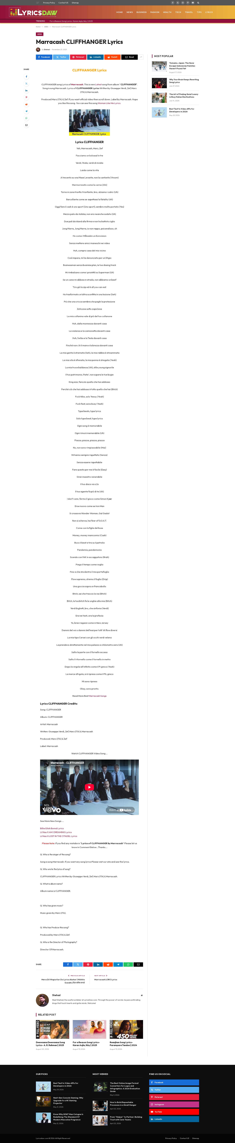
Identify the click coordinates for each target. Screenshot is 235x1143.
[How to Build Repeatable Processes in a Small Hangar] (100, 1106)
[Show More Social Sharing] (141, 57)
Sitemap (75, 2)
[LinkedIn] (26, 90)
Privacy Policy (49, 2)
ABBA (39, 34)
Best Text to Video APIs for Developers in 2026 (181, 110)
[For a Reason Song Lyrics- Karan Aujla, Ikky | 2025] (89, 1029)
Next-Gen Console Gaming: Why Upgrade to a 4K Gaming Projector (68, 1100)
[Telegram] (26, 111)
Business (142, 12)
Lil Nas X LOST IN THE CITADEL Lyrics (58, 836)
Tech (178, 12)
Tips (199, 12)
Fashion (155, 12)
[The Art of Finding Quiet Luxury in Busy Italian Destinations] (159, 98)
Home (119, 12)
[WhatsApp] (26, 118)
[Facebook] (26, 76)
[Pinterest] (26, 97)
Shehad (47, 49)
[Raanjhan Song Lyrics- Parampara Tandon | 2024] (126, 1029)
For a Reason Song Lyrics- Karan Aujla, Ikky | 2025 (71, 21)
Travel (189, 12)
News (130, 12)
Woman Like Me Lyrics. (109, 103)
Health (167, 12)
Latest (98, 84)
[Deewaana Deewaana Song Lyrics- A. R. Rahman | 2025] (52, 1029)
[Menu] (37, 3)
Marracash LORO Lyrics (105, 979)
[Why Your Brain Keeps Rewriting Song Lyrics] (159, 83)
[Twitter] (26, 83)
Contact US (63, 2)
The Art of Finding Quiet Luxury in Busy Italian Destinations (183, 95)
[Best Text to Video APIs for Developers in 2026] (159, 112)
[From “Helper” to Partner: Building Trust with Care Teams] (100, 1120)
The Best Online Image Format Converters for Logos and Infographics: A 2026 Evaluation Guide (125, 1087)
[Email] (26, 125)
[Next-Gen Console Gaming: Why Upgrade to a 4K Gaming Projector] (43, 1101)
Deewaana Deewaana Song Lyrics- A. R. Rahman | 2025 (50, 1044)
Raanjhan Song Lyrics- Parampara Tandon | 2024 (123, 1044)
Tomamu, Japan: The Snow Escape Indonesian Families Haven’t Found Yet (182, 66)
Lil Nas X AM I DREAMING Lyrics (56, 832)
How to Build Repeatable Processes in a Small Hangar (123, 1103)
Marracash (77, 84)
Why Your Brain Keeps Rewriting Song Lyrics (184, 80)
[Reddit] (26, 104)
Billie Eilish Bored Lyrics (52, 828)
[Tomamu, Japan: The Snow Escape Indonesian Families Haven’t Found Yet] (159, 66)
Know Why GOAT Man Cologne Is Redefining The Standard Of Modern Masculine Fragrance (68, 1117)
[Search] (198, 2)
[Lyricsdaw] (33, 12)
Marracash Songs (97, 695)
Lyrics (209, 12)
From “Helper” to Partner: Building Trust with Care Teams (126, 1118)
